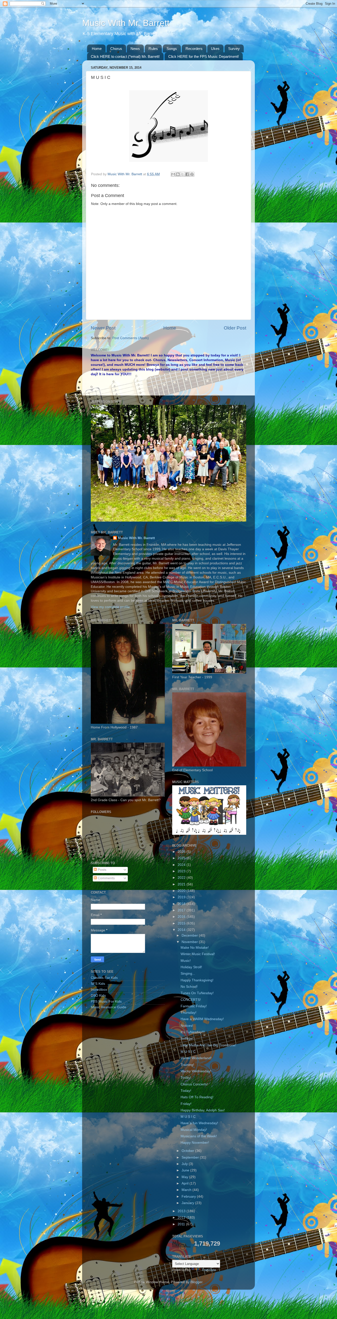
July (185, 1164)
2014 (182, 930)
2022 (182, 877)
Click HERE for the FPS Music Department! (203, 56)
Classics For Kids (104, 978)
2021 (182, 884)
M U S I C (188, 1052)
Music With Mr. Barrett (125, 23)
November (190, 942)
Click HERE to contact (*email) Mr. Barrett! (125, 56)
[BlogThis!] (177, 174)
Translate (209, 1270)
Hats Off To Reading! (197, 1097)
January (188, 1203)
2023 (182, 871)
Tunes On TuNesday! (197, 993)
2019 (182, 897)
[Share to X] (182, 174)
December (190, 935)
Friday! (186, 1104)
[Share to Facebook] (187, 174)
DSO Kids (98, 995)
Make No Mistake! (195, 947)
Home (97, 48)
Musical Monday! (194, 1130)
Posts (101, 870)
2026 (182, 852)
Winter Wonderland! (196, 1058)
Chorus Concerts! (194, 1084)
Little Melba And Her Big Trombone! (208, 1045)
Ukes (215, 48)
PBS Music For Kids (106, 1001)
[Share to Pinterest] (191, 174)
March (187, 1190)
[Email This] (173, 174)
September (191, 1157)
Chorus (116, 48)
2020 (182, 891)
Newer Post (103, 327)
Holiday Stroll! (191, 967)
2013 (182, 1211)
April (185, 1183)
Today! (186, 1077)
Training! (187, 1065)
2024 (182, 865)
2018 (182, 904)
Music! (186, 961)
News (135, 48)
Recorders (194, 48)
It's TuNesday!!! (193, 1032)
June (186, 1170)
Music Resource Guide (108, 1007)
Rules (153, 48)
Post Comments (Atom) (130, 338)
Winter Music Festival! (198, 954)
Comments (106, 878)
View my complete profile (110, 607)
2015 (182, 923)
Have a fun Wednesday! (199, 1123)
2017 (182, 910)
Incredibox (99, 989)
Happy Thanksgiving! (197, 980)
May (185, 1177)
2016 (182, 917)
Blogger (196, 1282)
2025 (182, 858)
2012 (182, 1217)
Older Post (235, 327)
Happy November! (195, 1142)
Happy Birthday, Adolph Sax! (203, 1110)
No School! (189, 987)
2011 (182, 1224)
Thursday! (188, 1012)
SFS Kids (98, 984)
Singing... (188, 973)
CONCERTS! (191, 1000)
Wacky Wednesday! (196, 1071)
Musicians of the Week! (199, 1136)
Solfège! (187, 1038)
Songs (172, 48)
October (188, 1151)
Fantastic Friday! (194, 1006)
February (189, 1196)
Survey (234, 48)
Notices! (187, 1026)
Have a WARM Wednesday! (202, 1019)
